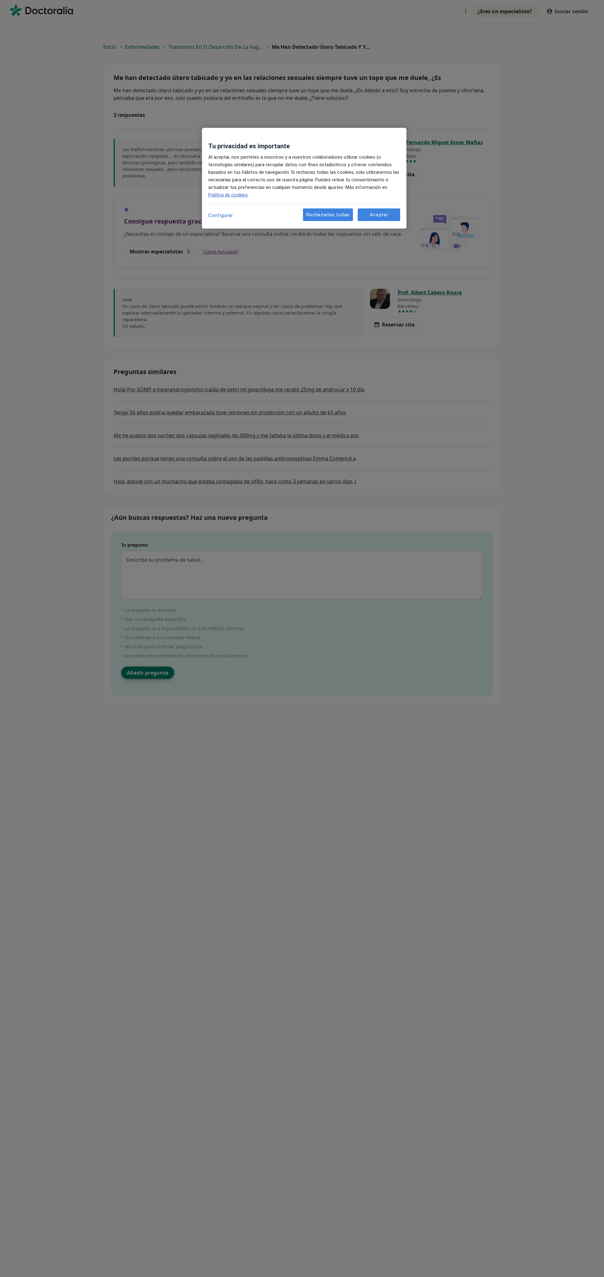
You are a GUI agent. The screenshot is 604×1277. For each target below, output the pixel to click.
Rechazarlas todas (328, 214)
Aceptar (379, 214)
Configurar (220, 215)
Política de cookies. (228, 195)
